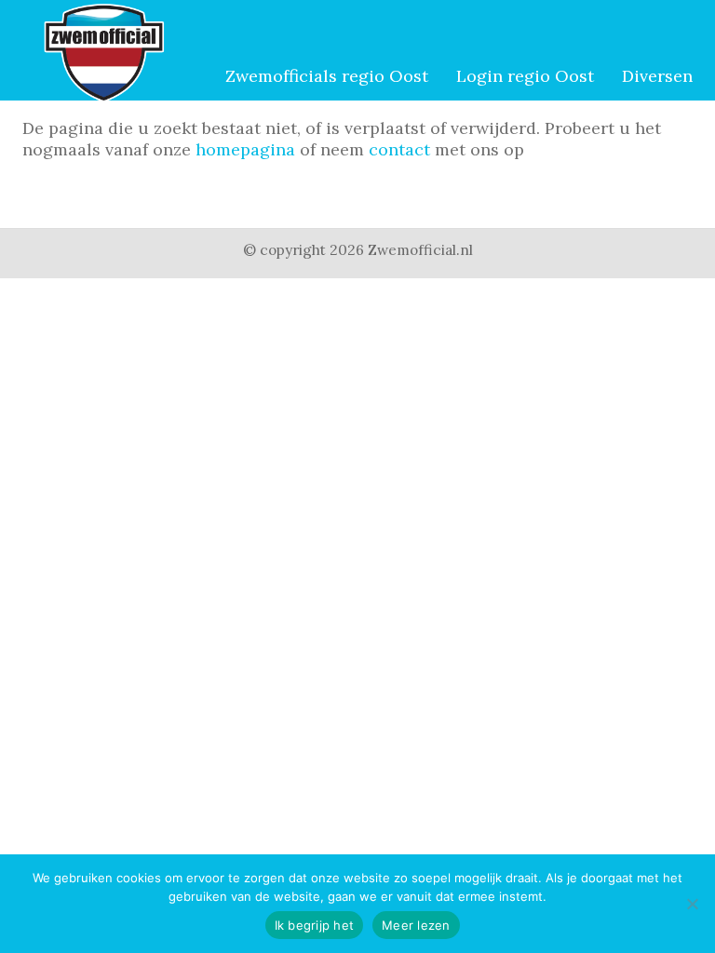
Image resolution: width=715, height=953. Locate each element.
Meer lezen (416, 925)
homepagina (245, 149)
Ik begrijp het (315, 925)
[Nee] (691, 903)
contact (399, 149)
